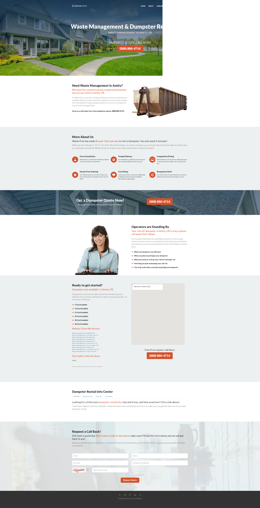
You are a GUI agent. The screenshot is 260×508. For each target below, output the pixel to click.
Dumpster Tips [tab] (87, 396)
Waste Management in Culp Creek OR (84, 351)
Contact (184, 6)
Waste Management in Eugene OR (83, 347)
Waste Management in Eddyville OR (83, 333)
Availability (161, 6)
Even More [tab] (109, 396)
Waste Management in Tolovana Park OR (85, 335)
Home (143, 6)
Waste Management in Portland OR (83, 337)
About (151, 6)
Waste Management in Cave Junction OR (85, 345)
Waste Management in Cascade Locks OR (85, 349)
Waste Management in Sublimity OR (83, 341)
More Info (173, 6)
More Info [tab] (99, 396)
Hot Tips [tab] (76, 396)
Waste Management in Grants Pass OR (84, 343)
